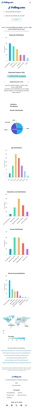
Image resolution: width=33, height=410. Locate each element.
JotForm (20, 392)
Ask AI (16, 19)
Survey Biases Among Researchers (15, 357)
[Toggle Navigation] (30, 2)
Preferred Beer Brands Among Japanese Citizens (15, 362)
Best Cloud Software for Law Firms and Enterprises (16, 350)
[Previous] (4, 81)
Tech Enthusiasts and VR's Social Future (16, 360)
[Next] (28, 81)
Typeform (9, 397)
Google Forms (10, 395)
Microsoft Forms (22, 395)
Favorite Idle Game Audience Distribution (15, 355)
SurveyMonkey (11, 392)
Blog (16, 383)
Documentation (16, 385)
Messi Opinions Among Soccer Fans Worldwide (16, 353)
